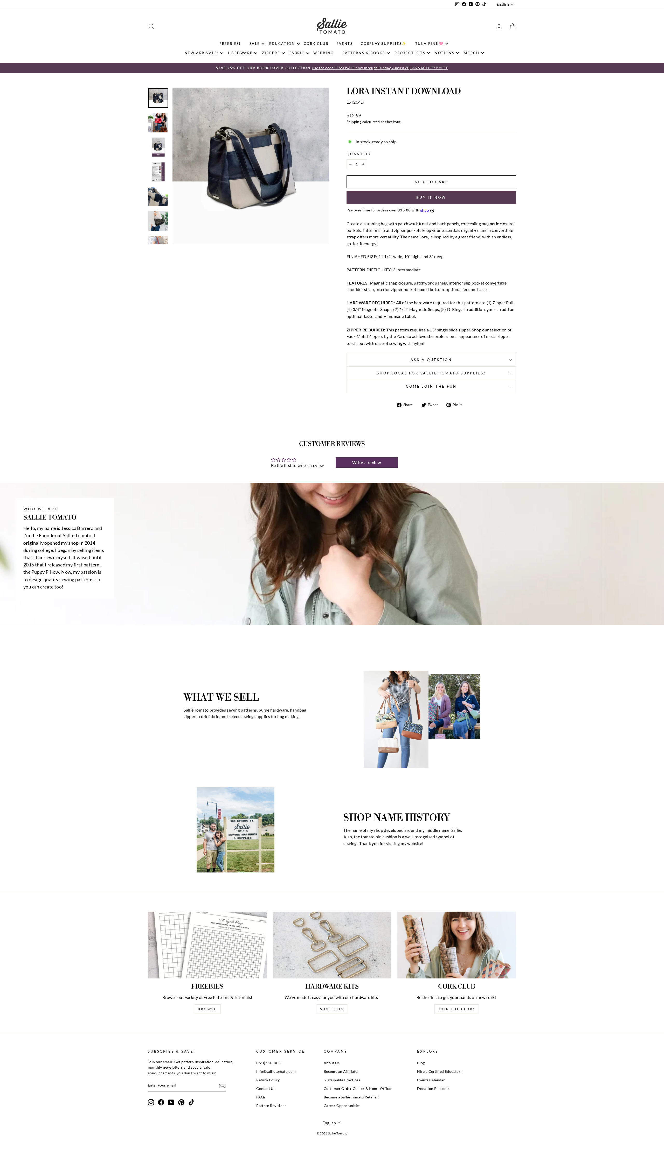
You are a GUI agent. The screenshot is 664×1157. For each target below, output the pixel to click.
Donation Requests (433, 1089)
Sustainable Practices (342, 1080)
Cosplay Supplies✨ (384, 43)
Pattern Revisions (271, 1106)
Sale (255, 43)
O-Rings (454, 309)
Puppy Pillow (45, 572)
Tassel (369, 316)
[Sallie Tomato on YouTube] (171, 1102)
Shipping (354, 122)
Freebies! (230, 43)
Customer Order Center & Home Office (357, 1089)
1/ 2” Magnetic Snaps (419, 309)
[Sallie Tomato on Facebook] (161, 1102)
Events (344, 43)
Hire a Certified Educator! (439, 1071)
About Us (332, 1063)
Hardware (240, 53)
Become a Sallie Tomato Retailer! (352, 1097)
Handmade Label (399, 316)
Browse (207, 1009)
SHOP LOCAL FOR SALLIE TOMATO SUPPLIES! (431, 373)
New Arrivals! (202, 53)
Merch (471, 53)
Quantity (359, 154)
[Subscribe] (222, 1085)
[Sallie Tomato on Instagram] (151, 1102)
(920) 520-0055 (269, 1063)
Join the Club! (456, 1009)
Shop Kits (332, 1009)
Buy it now (431, 197)
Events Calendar (431, 1080)
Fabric (297, 53)
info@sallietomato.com (276, 1071)
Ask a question (431, 360)
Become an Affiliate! (341, 1071)
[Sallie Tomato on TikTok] (191, 1102)
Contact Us (265, 1089)
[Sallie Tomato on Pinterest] (181, 1102)
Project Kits (410, 53)
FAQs (261, 1097)
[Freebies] (207, 945)
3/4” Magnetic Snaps (372, 309)
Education (282, 43)
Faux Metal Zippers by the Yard (376, 336)
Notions (444, 53)
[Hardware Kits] (332, 945)
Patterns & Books (363, 53)
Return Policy (268, 1080)
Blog (421, 1063)
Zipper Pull (503, 302)
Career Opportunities (342, 1106)
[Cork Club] (456, 945)
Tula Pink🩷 (429, 43)
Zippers (271, 53)
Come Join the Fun (431, 386)
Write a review (366, 462)
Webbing (323, 53)
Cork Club (316, 43)
